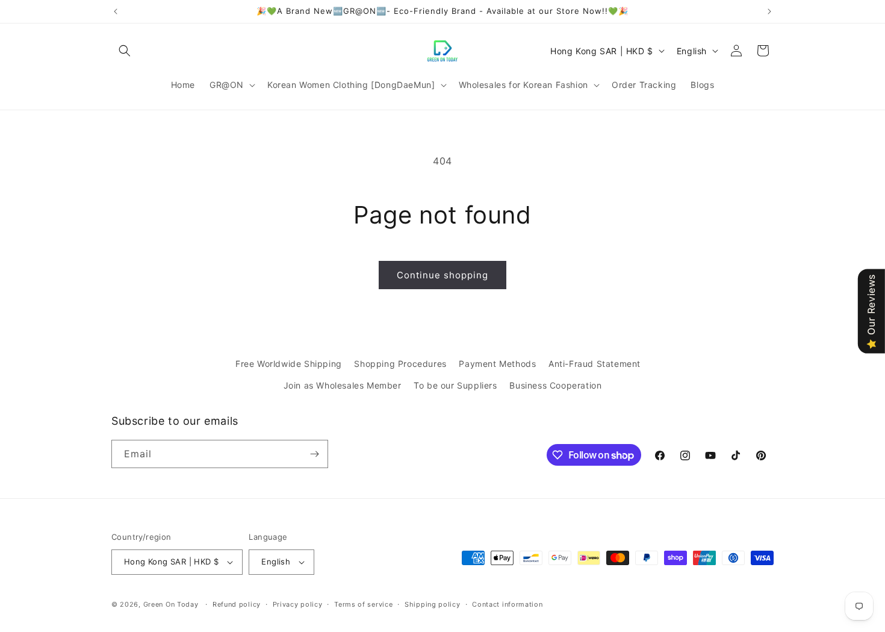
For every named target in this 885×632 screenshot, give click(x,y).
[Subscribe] (314, 454)
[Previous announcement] (115, 11)
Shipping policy (433, 604)
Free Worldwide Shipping (288, 363)
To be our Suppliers (455, 385)
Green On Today (171, 604)
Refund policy (237, 604)
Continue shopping (442, 275)
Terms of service (363, 604)
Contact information (507, 604)
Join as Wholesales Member (343, 385)
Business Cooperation (555, 385)
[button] (124, 50)
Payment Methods (497, 363)
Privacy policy (298, 604)
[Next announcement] (769, 11)
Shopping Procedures (400, 363)
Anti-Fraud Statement (594, 363)
